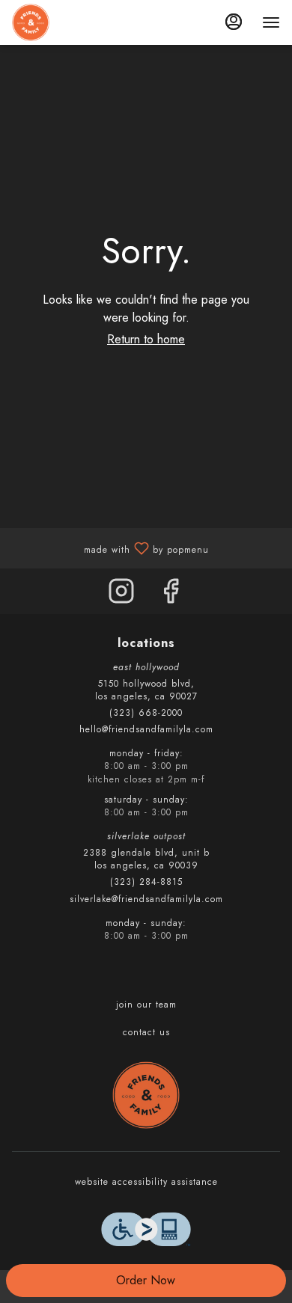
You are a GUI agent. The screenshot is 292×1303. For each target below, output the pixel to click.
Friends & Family (146, 1095)
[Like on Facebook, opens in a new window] (170, 595)
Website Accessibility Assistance (146, 1182)
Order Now (145, 1280)
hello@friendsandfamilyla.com (146, 729)
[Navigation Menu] (271, 22)
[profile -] (234, 22)
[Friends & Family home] (79, 22)
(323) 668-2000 (146, 713)
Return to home (146, 339)
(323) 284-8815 (146, 882)
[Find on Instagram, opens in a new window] (121, 595)
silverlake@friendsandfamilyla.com (146, 899)
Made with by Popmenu (110, 547)
